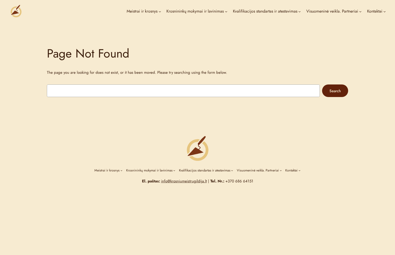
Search (335, 91)
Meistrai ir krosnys (142, 11)
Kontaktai (374, 11)
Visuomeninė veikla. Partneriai (332, 11)
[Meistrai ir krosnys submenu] (160, 11)
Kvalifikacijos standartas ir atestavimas (265, 11)
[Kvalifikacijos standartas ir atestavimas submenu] (299, 11)
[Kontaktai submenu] (384, 11)
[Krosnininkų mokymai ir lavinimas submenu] (226, 11)
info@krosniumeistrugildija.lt (184, 181)
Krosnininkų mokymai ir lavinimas (195, 11)
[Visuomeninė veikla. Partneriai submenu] (360, 11)
